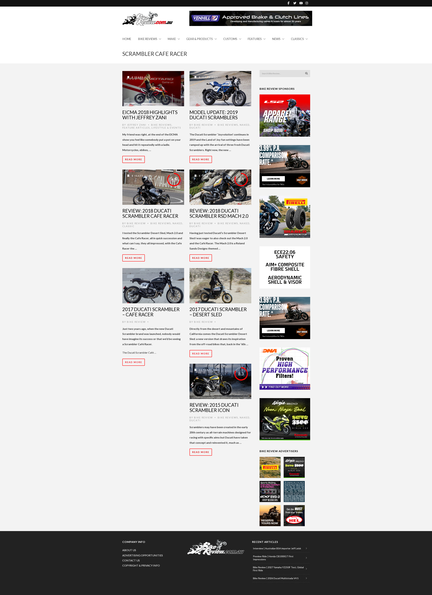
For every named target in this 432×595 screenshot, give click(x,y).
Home (127, 39)
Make (172, 39)
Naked (245, 124)
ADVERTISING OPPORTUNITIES (142, 555)
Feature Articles (136, 127)
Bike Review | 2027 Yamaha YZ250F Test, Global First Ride (278, 569)
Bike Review (203, 124)
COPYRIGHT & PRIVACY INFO (141, 565)
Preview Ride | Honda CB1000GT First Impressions (273, 558)
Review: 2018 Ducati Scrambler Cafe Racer (150, 213)
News (276, 39)
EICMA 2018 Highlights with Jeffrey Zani (150, 114)
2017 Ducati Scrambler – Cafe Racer (151, 311)
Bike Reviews (147, 39)
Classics (297, 39)
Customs (230, 39)
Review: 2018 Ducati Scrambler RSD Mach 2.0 (219, 213)
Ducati (195, 127)
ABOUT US (129, 550)
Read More (133, 159)
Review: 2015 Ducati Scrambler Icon (214, 407)
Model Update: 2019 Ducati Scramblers (214, 114)
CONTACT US (131, 560)
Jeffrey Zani (136, 124)
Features (255, 39)
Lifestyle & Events (166, 127)
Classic (128, 226)
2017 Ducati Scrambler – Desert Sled (218, 311)
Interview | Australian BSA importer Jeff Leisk (277, 548)
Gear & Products (199, 39)
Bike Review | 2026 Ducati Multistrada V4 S (276, 578)
